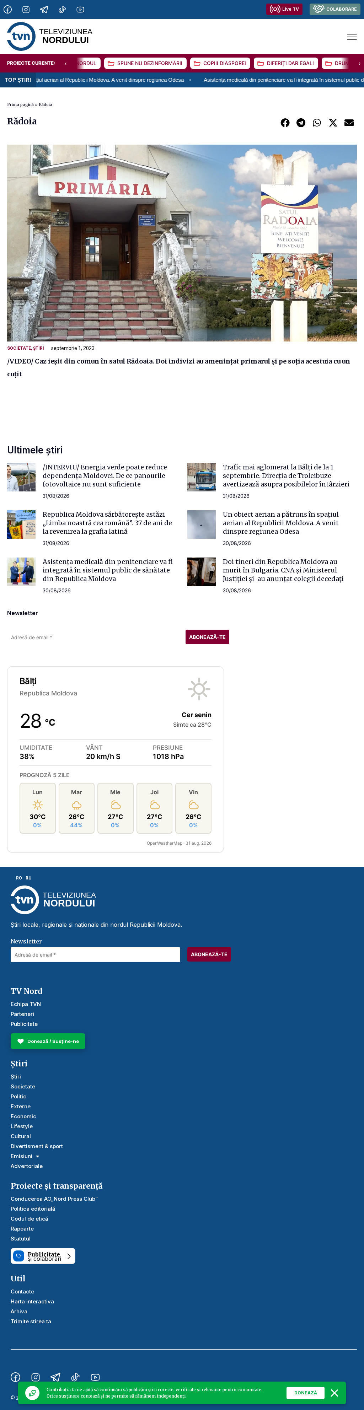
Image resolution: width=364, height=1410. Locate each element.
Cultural (21, 1136)
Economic (23, 1116)
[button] (285, 122)
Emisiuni (21, 1156)
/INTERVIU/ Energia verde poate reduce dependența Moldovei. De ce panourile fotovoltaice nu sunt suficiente (105, 475)
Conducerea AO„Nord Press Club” (54, 1198)
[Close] (334, 1393)
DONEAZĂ (305, 1392)
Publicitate (24, 1024)
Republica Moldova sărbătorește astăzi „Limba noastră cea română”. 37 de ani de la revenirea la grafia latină (107, 523)
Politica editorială (33, 1208)
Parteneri (22, 1014)
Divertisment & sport (37, 1146)
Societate (19, 348)
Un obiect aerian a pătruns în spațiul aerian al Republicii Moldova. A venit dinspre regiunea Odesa (281, 523)
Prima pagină (20, 104)
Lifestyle (22, 1126)
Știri (38, 348)
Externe (21, 1106)
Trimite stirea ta (31, 1321)
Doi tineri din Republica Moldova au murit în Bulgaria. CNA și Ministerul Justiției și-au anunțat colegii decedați (283, 570)
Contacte (22, 1291)
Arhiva (19, 1311)
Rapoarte (22, 1228)
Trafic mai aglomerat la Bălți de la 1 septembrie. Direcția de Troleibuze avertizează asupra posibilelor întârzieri (286, 475)
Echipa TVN (26, 1004)
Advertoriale (27, 1166)
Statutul (21, 1238)
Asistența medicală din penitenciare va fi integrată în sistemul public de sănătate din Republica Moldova (108, 570)
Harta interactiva (32, 1301)
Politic (18, 1096)
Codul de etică (29, 1218)
